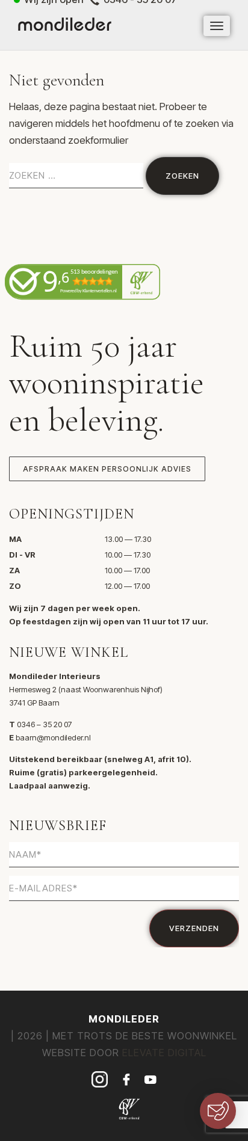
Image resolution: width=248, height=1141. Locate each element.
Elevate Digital (164, 1053)
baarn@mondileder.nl (53, 737)
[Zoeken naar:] (76, 175)
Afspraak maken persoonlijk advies (107, 468)
